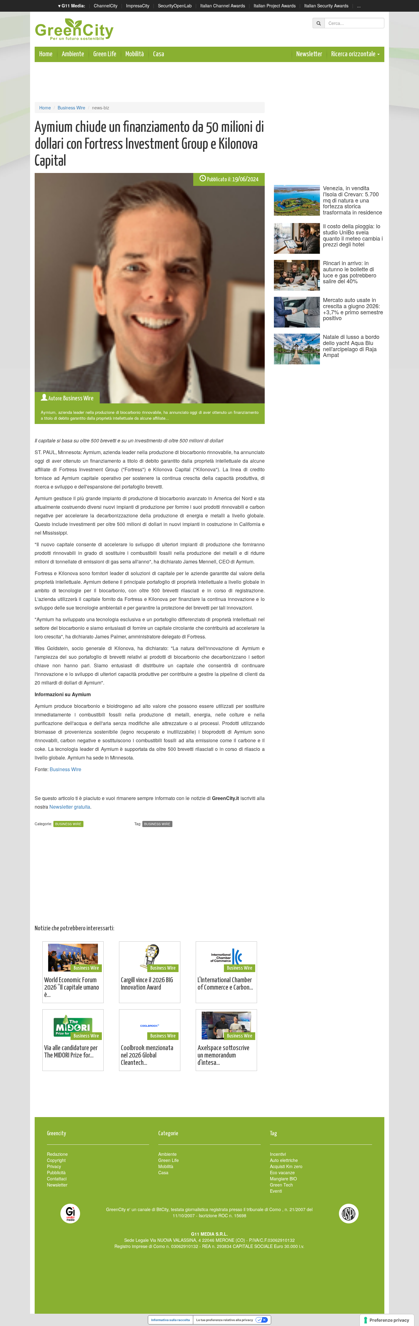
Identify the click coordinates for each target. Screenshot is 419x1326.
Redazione (57, 1154)
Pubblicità (56, 1172)
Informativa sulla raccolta (170, 1320)
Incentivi (278, 1154)
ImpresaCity (137, 5)
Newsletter (309, 54)
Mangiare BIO (283, 1178)
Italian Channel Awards (222, 5)
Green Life (104, 54)
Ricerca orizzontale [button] (354, 54)
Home (45, 54)
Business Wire (71, 107)
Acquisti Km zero (286, 1166)
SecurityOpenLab (175, 5)
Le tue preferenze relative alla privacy (224, 1320)
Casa (158, 54)
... (359, 5)
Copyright (56, 1160)
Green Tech (281, 1185)
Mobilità (134, 54)
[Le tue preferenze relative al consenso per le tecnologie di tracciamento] (387, 1320)
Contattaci (57, 1178)
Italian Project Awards (275, 5)
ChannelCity (105, 5)
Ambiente (73, 54)
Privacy (54, 1166)
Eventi (276, 1191)
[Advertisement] (209, 1097)
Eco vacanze (282, 1172)
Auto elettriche (284, 1160)
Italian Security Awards (326, 5)
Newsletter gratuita (69, 806)
